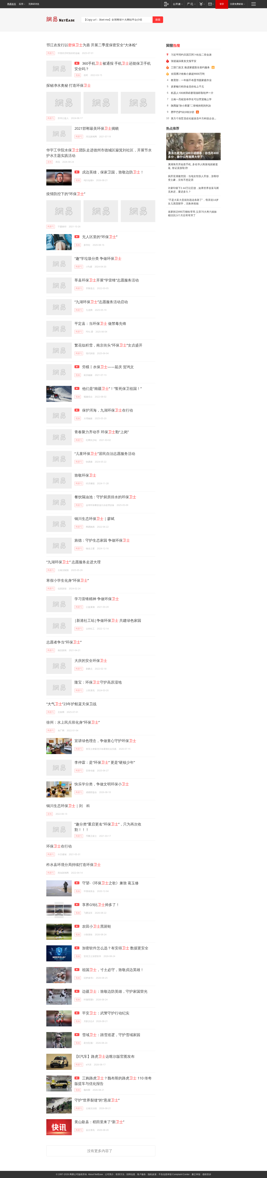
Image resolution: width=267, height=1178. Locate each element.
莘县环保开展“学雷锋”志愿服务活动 (106, 280)
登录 (222, 4)
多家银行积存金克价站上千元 (187, 86)
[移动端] (166, 4)
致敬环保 (85, 475)
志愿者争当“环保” (64, 642)
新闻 (49, 161)
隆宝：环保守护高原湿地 (98, 682)
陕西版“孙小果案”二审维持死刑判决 (191, 105)
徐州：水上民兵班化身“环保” (73, 722)
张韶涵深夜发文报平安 (183, 61)
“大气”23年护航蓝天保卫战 (71, 703)
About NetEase (95, 1174)
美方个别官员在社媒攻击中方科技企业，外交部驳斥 (194, 118)
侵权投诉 (206, 1174)
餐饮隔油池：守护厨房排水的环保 (105, 496)
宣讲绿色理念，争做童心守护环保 (105, 740)
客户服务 (141, 1174)
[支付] (201, 4)
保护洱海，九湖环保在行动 (107, 410)
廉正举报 (196, 1174)
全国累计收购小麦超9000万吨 (188, 73)
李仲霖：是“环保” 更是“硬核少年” (104, 762)
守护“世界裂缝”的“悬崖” (97, 1100)
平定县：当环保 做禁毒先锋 (100, 323)
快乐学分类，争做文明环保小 (101, 784)
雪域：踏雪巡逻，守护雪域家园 (110, 1034)
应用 (21, 4)
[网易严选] (190, 4)
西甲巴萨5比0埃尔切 (182, 112)
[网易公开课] (177, 4)
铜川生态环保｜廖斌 (94, 518)
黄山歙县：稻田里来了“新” (99, 1121)
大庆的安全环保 (90, 660)
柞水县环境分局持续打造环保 (73, 864)
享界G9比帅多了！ (100, 904)
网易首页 (11, 4)
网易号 (50, 53)
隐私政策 (152, 1174)
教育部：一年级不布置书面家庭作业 (191, 80)
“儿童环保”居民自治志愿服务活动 (104, 453)
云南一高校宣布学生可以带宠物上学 (191, 99)
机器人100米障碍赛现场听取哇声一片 (192, 93)
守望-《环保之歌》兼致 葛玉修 (110, 882)
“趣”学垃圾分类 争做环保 (98, 258)
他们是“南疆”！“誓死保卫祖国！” (111, 388)
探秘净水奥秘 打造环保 (68, 85)
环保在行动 (59, 846)
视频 (78, 75)
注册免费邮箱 (236, 4)
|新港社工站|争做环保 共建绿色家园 (107, 620)
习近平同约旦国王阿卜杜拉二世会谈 (191, 54)
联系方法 (120, 1174)
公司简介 (109, 1174)
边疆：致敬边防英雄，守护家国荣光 (114, 991)
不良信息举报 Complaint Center (174, 1174)
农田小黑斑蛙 (96, 926)
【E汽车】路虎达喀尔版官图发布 (104, 1056)
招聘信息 (130, 1174)
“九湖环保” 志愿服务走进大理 (73, 561)
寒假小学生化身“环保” (67, 580)
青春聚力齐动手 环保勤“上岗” (101, 431)
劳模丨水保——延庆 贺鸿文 (107, 366)
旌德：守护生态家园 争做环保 (102, 540)
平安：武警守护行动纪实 (105, 1013)
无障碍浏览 (33, 4)
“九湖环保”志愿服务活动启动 (101, 301)
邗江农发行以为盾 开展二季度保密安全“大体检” (91, 44)
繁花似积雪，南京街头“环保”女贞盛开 (108, 345)
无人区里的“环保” (99, 236)
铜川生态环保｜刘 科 (68, 805)
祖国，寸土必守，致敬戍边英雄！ (112, 969)
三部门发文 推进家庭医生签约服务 (190, 67)
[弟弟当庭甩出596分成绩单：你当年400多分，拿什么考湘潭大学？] (193, 146)
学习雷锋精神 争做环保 (96, 598)
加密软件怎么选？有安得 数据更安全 (114, 948)
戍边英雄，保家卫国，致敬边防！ (112, 172)
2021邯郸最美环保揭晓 (96, 128)
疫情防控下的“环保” (65, 193)
